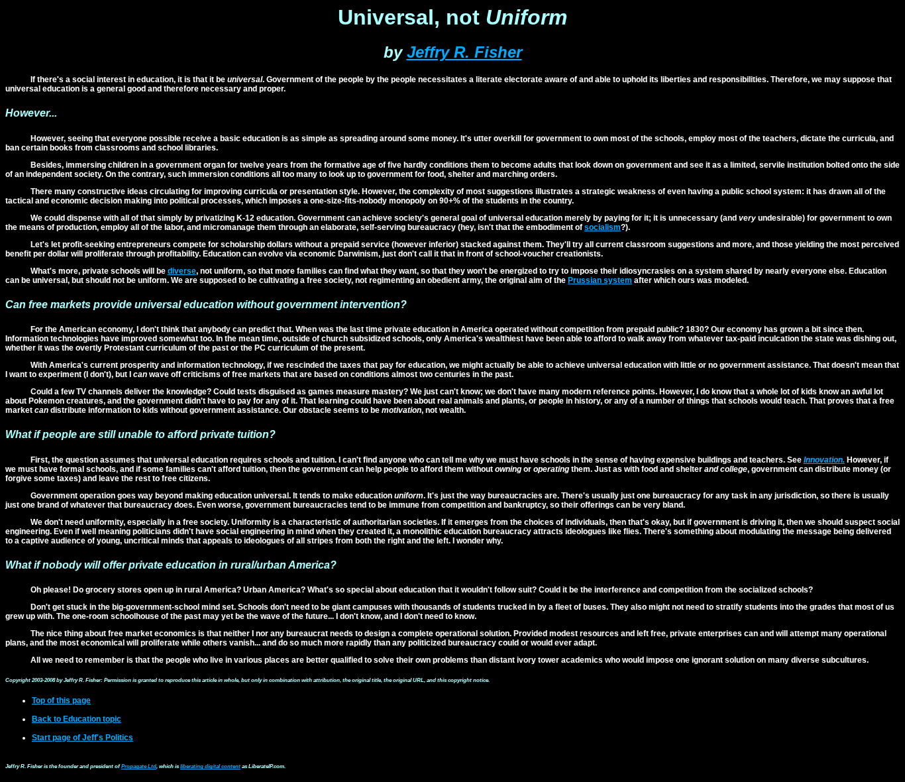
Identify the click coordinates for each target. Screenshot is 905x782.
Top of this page (61, 700)
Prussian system (600, 280)
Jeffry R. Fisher (464, 52)
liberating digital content (210, 766)
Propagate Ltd (138, 766)
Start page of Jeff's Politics (82, 737)
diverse (182, 271)
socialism (602, 227)
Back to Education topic (76, 719)
